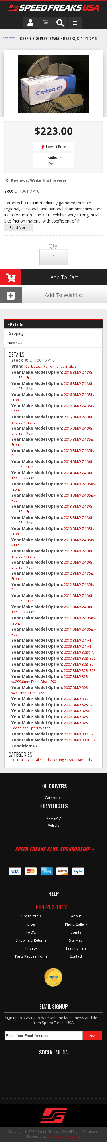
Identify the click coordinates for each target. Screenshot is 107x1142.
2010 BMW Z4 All (77, 640)
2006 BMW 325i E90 (79, 716)
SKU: (9, 191)
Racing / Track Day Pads (72, 759)
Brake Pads (41, 759)
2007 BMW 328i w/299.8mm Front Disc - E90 (50, 679)
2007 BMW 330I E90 (79, 698)
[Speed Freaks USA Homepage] (53, 8)
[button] (60, 23)
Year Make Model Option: (37, 372)
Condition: (21, 746)
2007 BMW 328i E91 (79, 664)
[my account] (30, 22)
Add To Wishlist (64, 295)
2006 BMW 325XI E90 (80, 710)
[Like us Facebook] (26, 1075)
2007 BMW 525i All (79, 704)
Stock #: (20, 360)
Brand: (18, 366)
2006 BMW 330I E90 (79, 734)
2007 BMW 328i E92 (79, 670)
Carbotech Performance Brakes (50, 366)
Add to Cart (64, 277)
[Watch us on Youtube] (58, 1075)
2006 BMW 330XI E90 (80, 740)
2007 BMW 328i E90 (79, 658)
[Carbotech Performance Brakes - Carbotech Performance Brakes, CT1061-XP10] (9, 41)
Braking (23, 759)
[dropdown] (75, 23)
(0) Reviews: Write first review (35, 180)
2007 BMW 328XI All (80, 652)
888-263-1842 (51, 907)
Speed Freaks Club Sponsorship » (54, 849)
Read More (18, 227)
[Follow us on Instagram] (75, 1075)
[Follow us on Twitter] (42, 1075)
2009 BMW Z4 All (77, 646)
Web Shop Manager (63, 1136)
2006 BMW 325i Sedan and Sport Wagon (50, 725)
